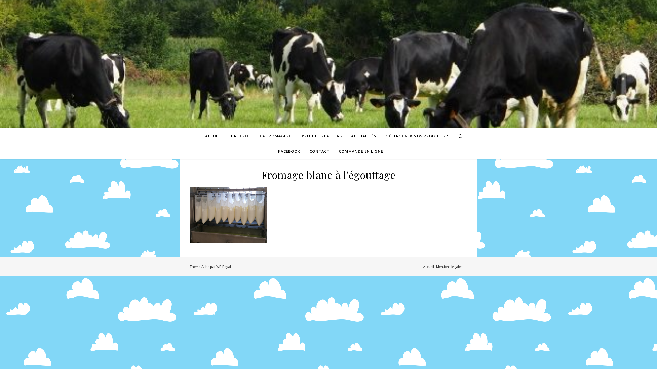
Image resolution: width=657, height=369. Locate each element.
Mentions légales (449, 266)
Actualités (363, 135)
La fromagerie (276, 135)
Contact (320, 151)
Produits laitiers (322, 135)
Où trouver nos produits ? (416, 135)
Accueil (213, 135)
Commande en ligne (361, 151)
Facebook (289, 151)
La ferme (241, 135)
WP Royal (223, 266)
